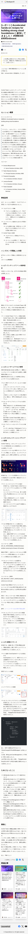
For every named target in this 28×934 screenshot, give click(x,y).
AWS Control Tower (6, 43)
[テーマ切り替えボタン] (26, 2)
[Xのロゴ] (23, 926)
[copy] (25, 719)
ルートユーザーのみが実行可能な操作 (15, 608)
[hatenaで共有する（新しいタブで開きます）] (20, 50)
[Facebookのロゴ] (19, 926)
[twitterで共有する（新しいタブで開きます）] (26, 50)
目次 (23, 6)
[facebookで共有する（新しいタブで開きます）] (23, 50)
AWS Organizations (17, 43)
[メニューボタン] (2, 1)
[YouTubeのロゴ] (26, 926)
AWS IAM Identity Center (7, 46)
